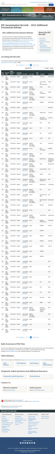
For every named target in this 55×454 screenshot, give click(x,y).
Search (51, 4)
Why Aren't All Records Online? (33, 429)
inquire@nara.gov (11, 390)
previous (21, 65)
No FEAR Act (40, 448)
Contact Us (51, 2)
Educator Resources (27, 9)
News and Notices (45, 416)
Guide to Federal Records (33, 422)
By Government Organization (5, 420)
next (35, 65)
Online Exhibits (5, 431)
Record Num (7, 73)
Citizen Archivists (34, 2)
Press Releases (35, 376)
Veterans (17, 424)
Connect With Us (27, 440)
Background (43, 40)
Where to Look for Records (32, 426)
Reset (51, 68)
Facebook (20, 443)
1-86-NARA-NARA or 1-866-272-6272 (27, 452)
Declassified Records (33, 424)
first (17, 65)
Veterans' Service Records (16, 9)
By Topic (3, 416)
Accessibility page (35, 401)
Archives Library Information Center (6, 429)
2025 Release (6, 364)
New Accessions (45, 418)
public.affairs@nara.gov (38, 390)
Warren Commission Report (45, 42)
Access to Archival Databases (6, 427)
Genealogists (18, 416)
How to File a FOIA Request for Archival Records (32, 432)
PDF (24, 78)
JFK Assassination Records (22, 18)
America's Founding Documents (49, 9)
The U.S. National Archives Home (13, 3)
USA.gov (45, 448)
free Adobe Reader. (17, 400)
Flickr (34, 443)
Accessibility (15, 448)
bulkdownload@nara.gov (12, 351)
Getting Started (31, 416)
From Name (51, 74)
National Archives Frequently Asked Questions (32, 419)
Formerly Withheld (19, 73)
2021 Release (34, 363)
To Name (42, 74)
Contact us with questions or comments (10, 407)
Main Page (42, 38)
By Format (4, 418)
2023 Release (21, 363)
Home (3, 18)
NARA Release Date (12, 73)
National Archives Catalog (7, 422)
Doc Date (25, 74)
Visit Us (38, 9)
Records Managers (19, 422)
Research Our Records (5, 9)
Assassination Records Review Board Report (45, 50)
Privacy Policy (22, 448)
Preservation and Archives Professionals (20, 420)
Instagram (25, 443)
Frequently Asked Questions (13, 376)
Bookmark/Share (43, 2)
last (38, 65)
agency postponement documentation (32, 360)
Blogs (32, 443)
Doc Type (31, 74)
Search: (27, 68)
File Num (37, 73)
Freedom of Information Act (31, 448)
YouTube (30, 443)
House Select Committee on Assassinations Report (45, 46)
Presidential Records (6, 424)
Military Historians (19, 418)
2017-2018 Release (47, 364)
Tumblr (27, 443)
